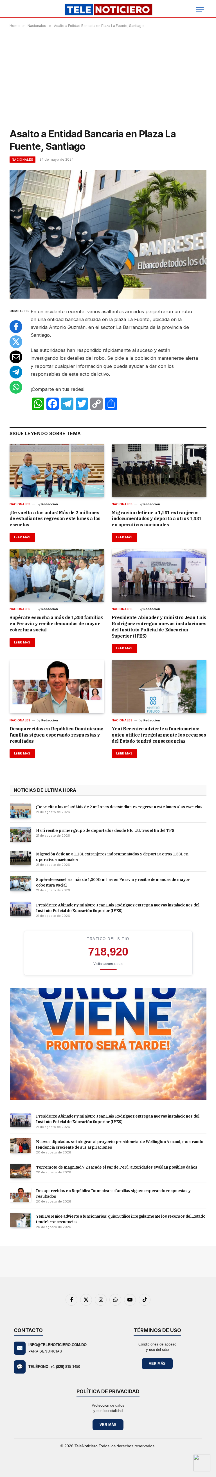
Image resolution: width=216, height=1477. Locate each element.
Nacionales (22, 159)
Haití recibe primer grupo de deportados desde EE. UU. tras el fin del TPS (105, 830)
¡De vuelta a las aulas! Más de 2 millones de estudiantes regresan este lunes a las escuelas (55, 519)
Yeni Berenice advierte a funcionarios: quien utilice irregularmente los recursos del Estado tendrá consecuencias (159, 735)
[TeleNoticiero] (108, 9)
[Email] (16, 356)
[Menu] (200, 9)
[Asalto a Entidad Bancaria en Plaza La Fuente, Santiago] (108, 234)
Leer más (22, 537)
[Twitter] (16, 341)
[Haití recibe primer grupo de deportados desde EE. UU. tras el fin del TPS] (20, 834)
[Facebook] (16, 326)
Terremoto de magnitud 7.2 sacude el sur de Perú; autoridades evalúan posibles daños (116, 1167)
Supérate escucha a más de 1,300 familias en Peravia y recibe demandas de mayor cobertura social (56, 624)
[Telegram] (16, 372)
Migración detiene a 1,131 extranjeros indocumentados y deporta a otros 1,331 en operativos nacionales (157, 519)
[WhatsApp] (16, 387)
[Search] (13, 9)
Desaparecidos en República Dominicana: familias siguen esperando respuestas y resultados (56, 735)
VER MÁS (157, 1363)
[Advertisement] (108, 77)
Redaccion (49, 504)
